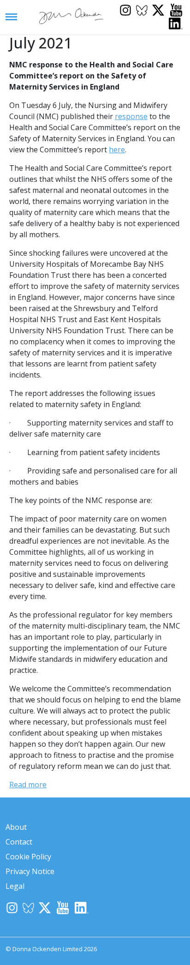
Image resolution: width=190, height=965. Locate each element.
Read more (28, 784)
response (131, 116)
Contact (19, 842)
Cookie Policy (28, 856)
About (16, 827)
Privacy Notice (30, 871)
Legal (15, 886)
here (117, 149)
